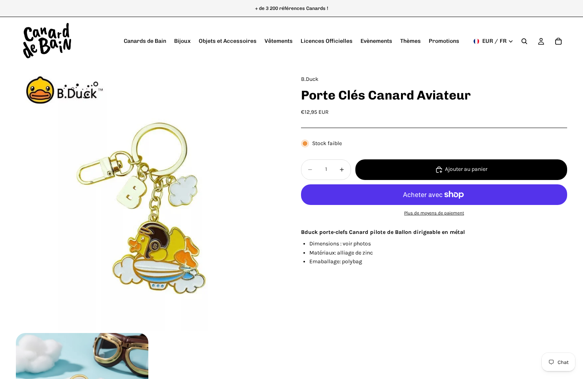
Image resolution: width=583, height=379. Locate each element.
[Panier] (558, 41)
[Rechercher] (524, 41)
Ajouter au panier (466, 169)
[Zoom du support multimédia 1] (149, 198)
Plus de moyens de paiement (434, 213)
